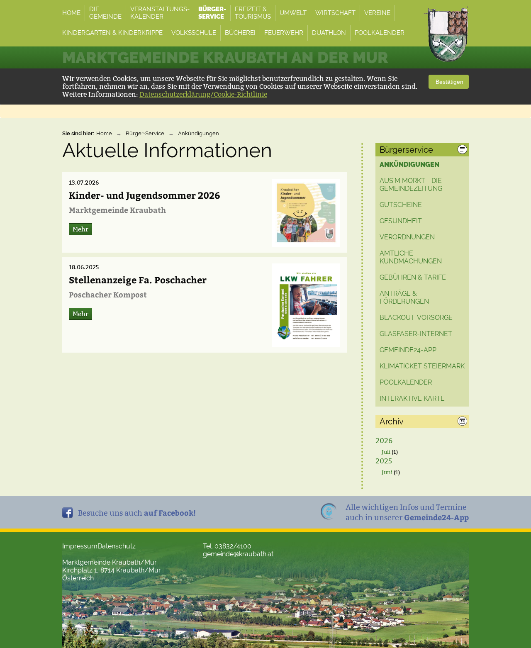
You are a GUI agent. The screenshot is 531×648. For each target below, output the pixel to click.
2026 (383, 440)
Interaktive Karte (412, 398)
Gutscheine (401, 205)
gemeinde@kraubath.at (238, 554)
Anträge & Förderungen (404, 297)
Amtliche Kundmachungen (411, 257)
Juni (387, 472)
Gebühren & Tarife (413, 277)
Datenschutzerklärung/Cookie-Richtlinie (203, 94)
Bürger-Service (145, 133)
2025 (383, 461)
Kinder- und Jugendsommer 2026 (144, 195)
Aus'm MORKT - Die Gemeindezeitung (411, 184)
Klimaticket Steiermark (422, 366)
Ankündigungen (198, 133)
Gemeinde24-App (408, 350)
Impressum (79, 546)
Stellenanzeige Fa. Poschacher (138, 279)
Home (104, 133)
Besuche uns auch (137, 512)
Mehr (80, 229)
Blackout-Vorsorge (416, 318)
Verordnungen (407, 237)
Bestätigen (448, 81)
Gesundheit (401, 221)
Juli (386, 451)
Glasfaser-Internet (416, 334)
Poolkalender (406, 382)
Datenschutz (116, 546)
